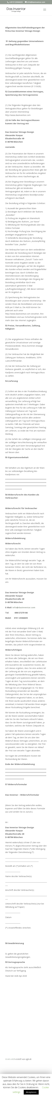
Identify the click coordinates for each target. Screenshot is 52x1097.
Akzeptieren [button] (31, 1092)
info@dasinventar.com (23, 607)
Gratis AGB (10, 1059)
